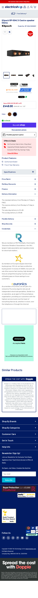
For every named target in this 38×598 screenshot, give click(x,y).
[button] (5, 32)
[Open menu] (3, 6)
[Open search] (31, 7)
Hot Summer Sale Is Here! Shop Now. (19, 1)
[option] (19, 13)
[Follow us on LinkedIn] (27, 538)
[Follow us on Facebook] (3, 538)
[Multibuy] (24, 7)
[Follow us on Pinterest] (17, 538)
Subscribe (8, 480)
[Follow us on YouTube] (22, 538)
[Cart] (35, 7)
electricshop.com (31, 549)
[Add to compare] (10, 32)
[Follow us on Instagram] (13, 538)
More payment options (19, 130)
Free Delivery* (22, 13)
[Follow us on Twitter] (8, 538)
